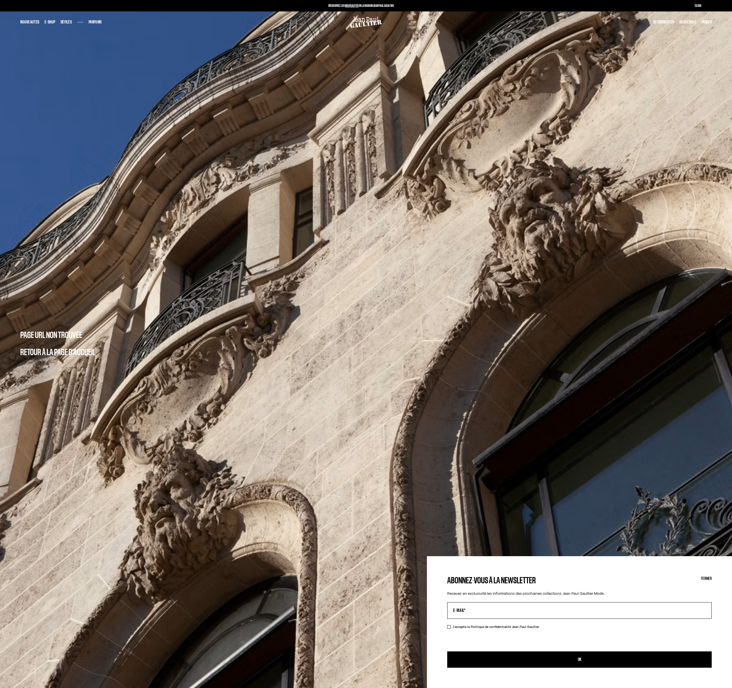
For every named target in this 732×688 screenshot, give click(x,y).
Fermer (706, 578)
